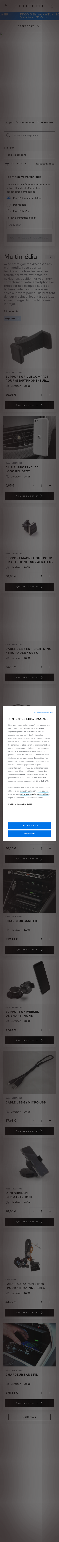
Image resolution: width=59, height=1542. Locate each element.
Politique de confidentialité (20, 804)
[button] (44, 712)
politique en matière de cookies (34, 794)
